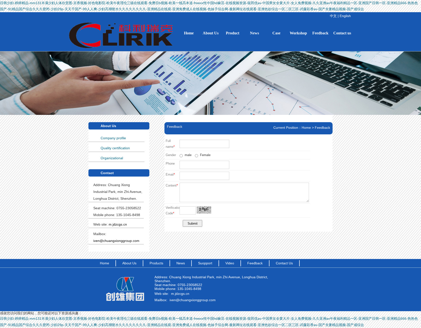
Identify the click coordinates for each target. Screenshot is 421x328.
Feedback (320, 33)
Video (229, 263)
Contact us (342, 33)
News (254, 33)
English (345, 16)
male (187, 155)
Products (156, 263)
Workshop (298, 33)
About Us (211, 33)
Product (232, 33)
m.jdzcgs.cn (180, 294)
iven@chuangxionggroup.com (193, 300)
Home (189, 33)
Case (276, 33)
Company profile (113, 138)
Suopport (205, 263)
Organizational (112, 158)
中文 (333, 16)
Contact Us (284, 263)
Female (204, 155)
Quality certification (115, 148)
